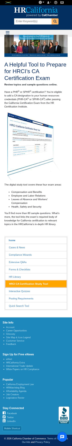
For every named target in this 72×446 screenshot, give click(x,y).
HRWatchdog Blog (15, 387)
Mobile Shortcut (12, 428)
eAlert (9, 359)
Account (10, 327)
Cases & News (17, 247)
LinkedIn (11, 421)
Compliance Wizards (20, 254)
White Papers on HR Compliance (22, 369)
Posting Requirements (21, 298)
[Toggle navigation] (7, 33)
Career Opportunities (16, 330)
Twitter (10, 417)
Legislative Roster (15, 397)
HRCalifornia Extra (15, 362)
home (12, 240)
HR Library (15, 276)
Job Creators (12, 394)
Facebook (12, 413)
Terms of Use (54, 438)
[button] (55, 21)
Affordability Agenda (16, 391)
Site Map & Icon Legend (18, 337)
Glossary (10, 334)
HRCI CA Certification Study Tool (28, 283)
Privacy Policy (42, 442)
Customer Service (15, 340)
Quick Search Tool (19, 305)
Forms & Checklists (19, 269)
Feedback (11, 344)
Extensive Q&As (18, 262)
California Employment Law (20, 384)
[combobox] (32, 21)
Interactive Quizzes (19, 291)
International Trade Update (19, 366)
